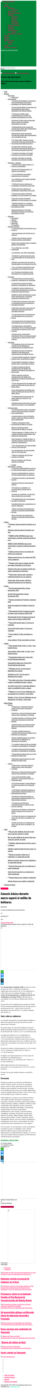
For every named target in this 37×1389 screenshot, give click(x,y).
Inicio (6, 5)
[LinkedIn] (18, 983)
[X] (18, 980)
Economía (11, 27)
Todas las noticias (9, 1375)
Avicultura (14, 20)
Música (10, 42)
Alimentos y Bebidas (14, 13)
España (13, 32)
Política (6, 35)
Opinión (6, 39)
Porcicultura (15, 23)
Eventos (6, 37)
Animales (11, 15)
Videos (10, 44)
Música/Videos (9, 40)
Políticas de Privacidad (10, 1382)
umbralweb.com (15, 1387)
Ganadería (11, 28)
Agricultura (11, 8)
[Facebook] (18, 974)
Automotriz (14, 10)
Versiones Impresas (9, 1377)
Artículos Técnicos (13, 25)
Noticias (7, 6)
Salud (6, 45)
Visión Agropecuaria (7, 922)
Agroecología (12, 11)
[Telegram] (18, 977)
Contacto (6, 1379)
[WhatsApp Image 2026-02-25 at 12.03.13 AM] (21, 1263)
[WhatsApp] (18, 971)
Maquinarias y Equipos (15, 34)
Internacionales (13, 30)
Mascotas (14, 22)
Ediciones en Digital (10, 47)
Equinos (14, 18)
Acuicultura (14, 17)
